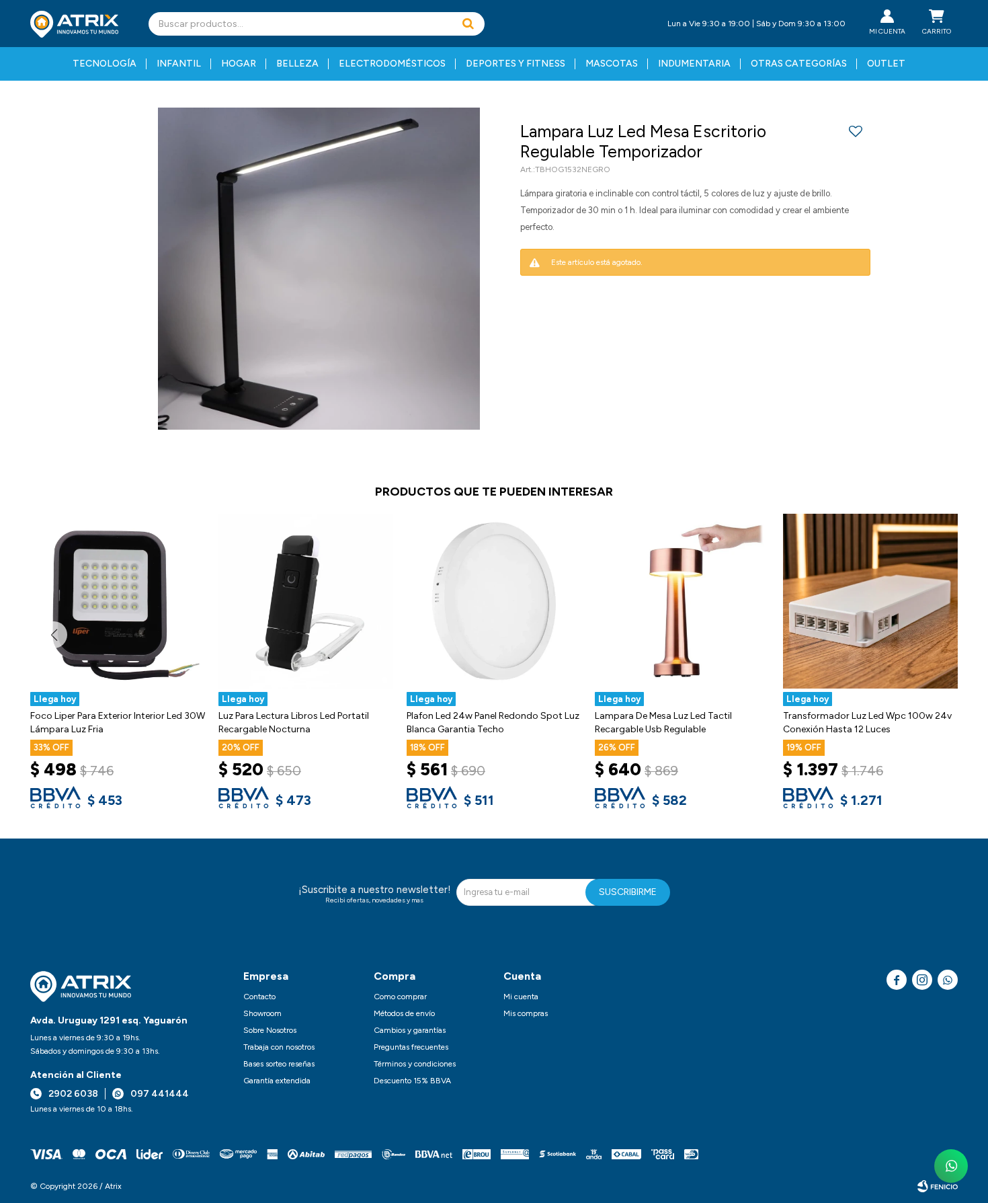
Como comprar (400, 996)
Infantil (179, 63)
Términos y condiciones (415, 1064)
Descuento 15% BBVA (412, 1080)
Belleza (297, 63)
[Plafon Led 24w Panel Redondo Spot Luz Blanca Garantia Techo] (494, 601)
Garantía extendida (277, 1080)
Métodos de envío (404, 1013)
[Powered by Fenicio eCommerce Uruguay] (937, 1186)
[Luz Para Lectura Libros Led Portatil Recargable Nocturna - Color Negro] (305, 601)
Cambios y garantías (410, 1030)
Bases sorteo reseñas (279, 1064)
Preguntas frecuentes (411, 1047)
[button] (468, 24)
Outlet (886, 63)
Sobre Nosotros (269, 1030)
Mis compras (525, 1013)
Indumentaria (694, 63)
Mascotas (611, 63)
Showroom (262, 1013)
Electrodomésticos (392, 63)
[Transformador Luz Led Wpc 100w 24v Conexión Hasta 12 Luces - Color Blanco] (870, 601)
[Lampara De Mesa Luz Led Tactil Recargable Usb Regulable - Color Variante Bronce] (682, 601)
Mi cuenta (520, 996)
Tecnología (104, 63)
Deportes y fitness (515, 63)
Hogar (238, 63)
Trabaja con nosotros (279, 1047)
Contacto (259, 996)
